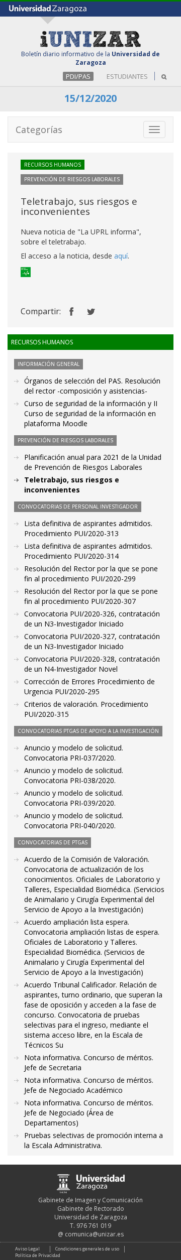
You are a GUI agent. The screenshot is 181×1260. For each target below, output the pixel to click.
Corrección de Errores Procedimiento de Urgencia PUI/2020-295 (89, 686)
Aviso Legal (27, 1248)
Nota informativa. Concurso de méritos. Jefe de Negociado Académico (88, 1085)
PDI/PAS (78, 76)
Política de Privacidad (37, 1255)
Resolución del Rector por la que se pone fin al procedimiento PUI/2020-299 (91, 573)
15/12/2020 (90, 98)
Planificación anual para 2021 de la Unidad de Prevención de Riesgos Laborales (92, 462)
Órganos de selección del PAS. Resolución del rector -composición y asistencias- (92, 386)
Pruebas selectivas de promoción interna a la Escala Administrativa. (93, 1140)
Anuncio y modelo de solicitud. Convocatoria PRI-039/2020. (73, 798)
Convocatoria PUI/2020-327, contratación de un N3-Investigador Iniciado (92, 641)
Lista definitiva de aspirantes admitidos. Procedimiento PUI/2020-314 (88, 551)
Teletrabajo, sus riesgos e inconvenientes (71, 484)
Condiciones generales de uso (87, 1248)
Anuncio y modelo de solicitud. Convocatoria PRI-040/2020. (73, 820)
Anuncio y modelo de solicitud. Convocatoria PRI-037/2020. (73, 753)
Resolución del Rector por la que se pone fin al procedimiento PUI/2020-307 (91, 596)
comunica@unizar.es (94, 1234)
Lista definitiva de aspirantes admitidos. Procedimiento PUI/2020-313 (88, 528)
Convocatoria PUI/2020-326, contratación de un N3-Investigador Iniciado (92, 618)
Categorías (39, 129)
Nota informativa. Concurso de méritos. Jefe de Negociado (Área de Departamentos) (88, 1112)
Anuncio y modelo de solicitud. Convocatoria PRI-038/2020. (73, 775)
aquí (121, 256)
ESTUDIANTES (127, 76)
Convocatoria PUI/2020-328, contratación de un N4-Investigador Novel (92, 664)
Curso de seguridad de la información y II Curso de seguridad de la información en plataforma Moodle (90, 413)
